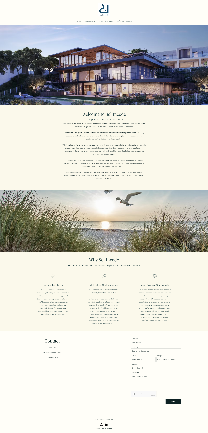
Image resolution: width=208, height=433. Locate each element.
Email (134, 355)
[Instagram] (101, 424)
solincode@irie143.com (52, 352)
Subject (135, 364)
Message (135, 372)
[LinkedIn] (107, 424)
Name (134, 338)
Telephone (161, 355)
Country (135, 347)
